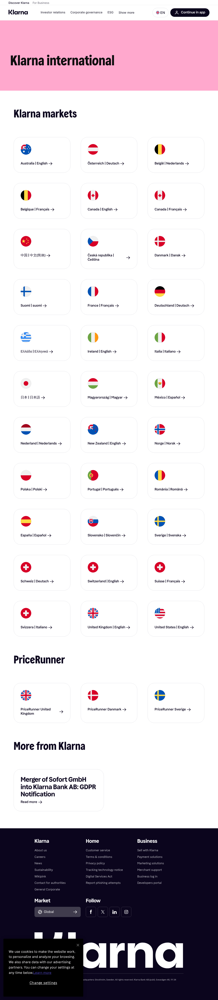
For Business (41, 3)
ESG (110, 12)
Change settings (43, 983)
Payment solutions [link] (149, 857)
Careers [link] (39, 857)
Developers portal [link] (149, 883)
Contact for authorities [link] (50, 883)
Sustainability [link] (43, 870)
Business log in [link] (147, 876)
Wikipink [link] (40, 876)
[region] (43, 968)
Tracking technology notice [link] (104, 870)
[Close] (78, 945)
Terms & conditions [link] (99, 857)
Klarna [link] (41, 841)
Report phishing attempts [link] (103, 883)
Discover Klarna (19, 3)
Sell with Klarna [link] (147, 850)
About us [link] (40, 850)
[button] (160, 12)
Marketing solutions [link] (150, 863)
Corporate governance (86, 12)
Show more (126, 12)
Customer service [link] (98, 850)
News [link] (38, 863)
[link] (91, 912)
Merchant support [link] (149, 870)
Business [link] (147, 841)
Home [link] (92, 841)
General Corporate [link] (47, 889)
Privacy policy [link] (95, 863)
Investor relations (53, 12)
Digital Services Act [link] (99, 876)
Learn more (42, 973)
